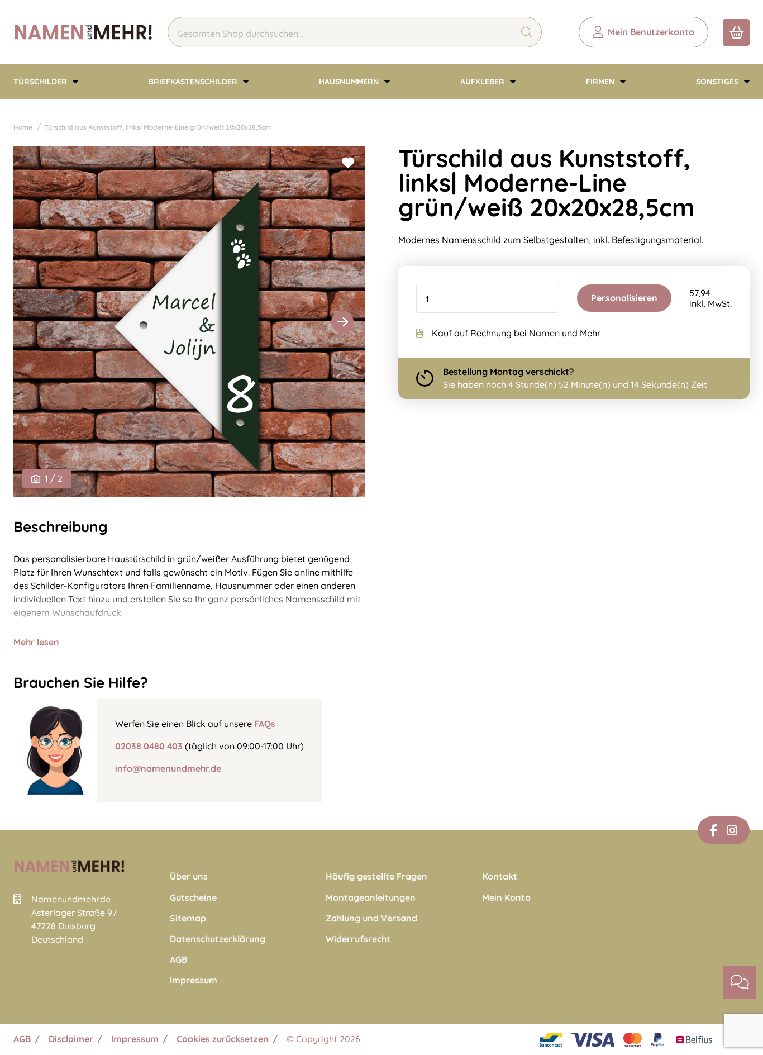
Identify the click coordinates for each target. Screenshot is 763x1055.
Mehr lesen (36, 642)
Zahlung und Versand (371, 918)
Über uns (189, 876)
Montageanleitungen (371, 897)
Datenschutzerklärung (217, 939)
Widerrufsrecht (358, 939)
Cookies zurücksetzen (223, 1038)
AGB (178, 959)
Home (22, 127)
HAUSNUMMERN (350, 82)
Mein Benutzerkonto (651, 31)
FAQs (264, 723)
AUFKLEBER (483, 82)
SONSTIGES (718, 82)
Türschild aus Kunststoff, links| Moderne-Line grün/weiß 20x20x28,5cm (157, 127)
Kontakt (499, 876)
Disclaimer (71, 1038)
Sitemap (188, 918)
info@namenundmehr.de (168, 768)
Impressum (193, 980)
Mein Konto (506, 897)
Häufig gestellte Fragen (376, 876)
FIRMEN (601, 82)
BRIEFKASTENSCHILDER (194, 82)
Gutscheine (193, 897)
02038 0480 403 (149, 746)
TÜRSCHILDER (41, 82)
